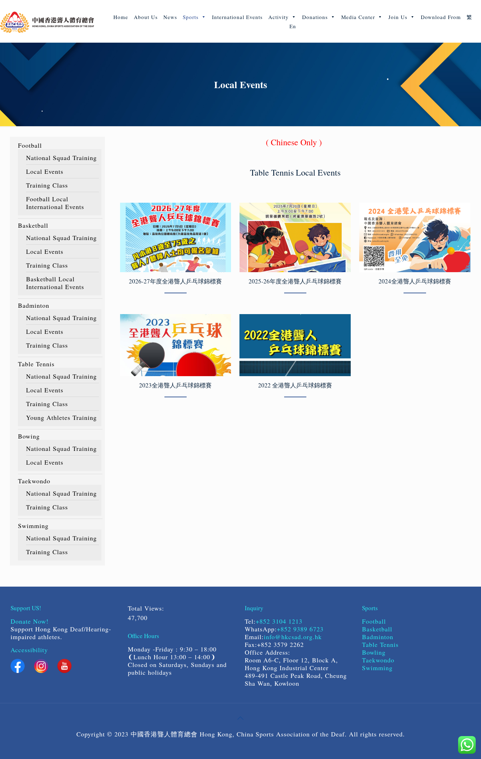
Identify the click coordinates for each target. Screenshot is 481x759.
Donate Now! (30, 621)
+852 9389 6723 (300, 629)
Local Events (44, 171)
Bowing (29, 436)
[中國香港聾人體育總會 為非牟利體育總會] (47, 21)
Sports (191, 16)
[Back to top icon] (240, 717)
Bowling (374, 652)
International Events (237, 16)
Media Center (358, 16)
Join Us (397, 16)
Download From (441, 16)
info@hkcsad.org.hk (293, 636)
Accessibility (29, 649)
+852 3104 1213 (279, 621)
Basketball (33, 225)
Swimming (33, 526)
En (292, 26)
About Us (146, 16)
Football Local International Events (55, 202)
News (170, 16)
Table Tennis (36, 364)
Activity (278, 16)
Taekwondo (34, 481)
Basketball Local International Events (55, 282)
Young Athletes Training (61, 417)
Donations (315, 16)
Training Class (47, 185)
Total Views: (147, 608)
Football (30, 145)
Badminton (33, 305)
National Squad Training (61, 157)
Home (120, 16)
